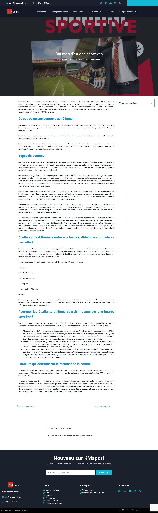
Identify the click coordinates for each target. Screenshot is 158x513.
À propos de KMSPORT (128, 12)
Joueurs (110, 12)
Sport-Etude (78, 12)
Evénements (41, 12)
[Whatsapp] (120, 3)
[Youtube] (110, 3)
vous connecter (63, 436)
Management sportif (60, 12)
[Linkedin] (115, 3)
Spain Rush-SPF (95, 12)
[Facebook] (101, 3)
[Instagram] (106, 3)
